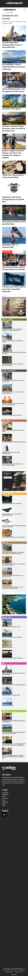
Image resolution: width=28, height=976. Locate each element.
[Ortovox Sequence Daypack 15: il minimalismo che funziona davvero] (14, 559)
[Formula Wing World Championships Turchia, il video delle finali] (14, 669)
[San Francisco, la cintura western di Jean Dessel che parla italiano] (14, 459)
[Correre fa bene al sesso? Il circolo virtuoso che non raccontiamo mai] (14, 399)
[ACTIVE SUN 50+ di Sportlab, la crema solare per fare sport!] (14, 376)
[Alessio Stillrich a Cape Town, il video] (14, 622)
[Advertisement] (14, 836)
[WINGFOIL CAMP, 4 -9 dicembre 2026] (14, 691)
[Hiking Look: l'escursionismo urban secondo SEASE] (14, 426)
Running (5, 794)
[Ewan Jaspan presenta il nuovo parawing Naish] (14, 680)
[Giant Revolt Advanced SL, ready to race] (14, 499)
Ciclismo (5, 798)
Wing (4, 804)
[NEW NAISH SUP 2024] (14, 643)
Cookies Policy (9, 972)
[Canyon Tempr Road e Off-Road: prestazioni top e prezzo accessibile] (14, 521)
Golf (3, 805)
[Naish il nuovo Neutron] (14, 701)
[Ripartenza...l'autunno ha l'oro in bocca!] (14, 411)
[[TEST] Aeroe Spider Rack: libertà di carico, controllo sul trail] (14, 571)
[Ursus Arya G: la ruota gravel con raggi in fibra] (14, 533)
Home (3, 12)
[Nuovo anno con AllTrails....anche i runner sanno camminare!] (14, 387)
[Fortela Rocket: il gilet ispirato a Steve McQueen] (14, 437)
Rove (3, 796)
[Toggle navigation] (25, 9)
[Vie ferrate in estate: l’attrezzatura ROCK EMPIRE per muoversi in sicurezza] (14, 325)
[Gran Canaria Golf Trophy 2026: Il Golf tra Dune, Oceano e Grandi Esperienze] (14, 728)
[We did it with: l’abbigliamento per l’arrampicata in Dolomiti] (14, 348)
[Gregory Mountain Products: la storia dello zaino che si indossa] (14, 359)
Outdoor (5, 792)
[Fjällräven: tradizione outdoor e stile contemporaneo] (14, 448)
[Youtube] (4, 814)
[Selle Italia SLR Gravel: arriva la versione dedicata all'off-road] (14, 509)
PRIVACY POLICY (19, 972)
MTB (3, 800)
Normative (14, 974)
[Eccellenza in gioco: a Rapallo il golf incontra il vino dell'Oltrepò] (14, 716)
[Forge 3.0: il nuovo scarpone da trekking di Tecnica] (14, 336)
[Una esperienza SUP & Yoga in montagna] (14, 653)
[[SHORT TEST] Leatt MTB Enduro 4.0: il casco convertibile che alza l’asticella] (14, 583)
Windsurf (5, 802)
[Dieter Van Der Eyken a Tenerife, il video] (14, 633)
